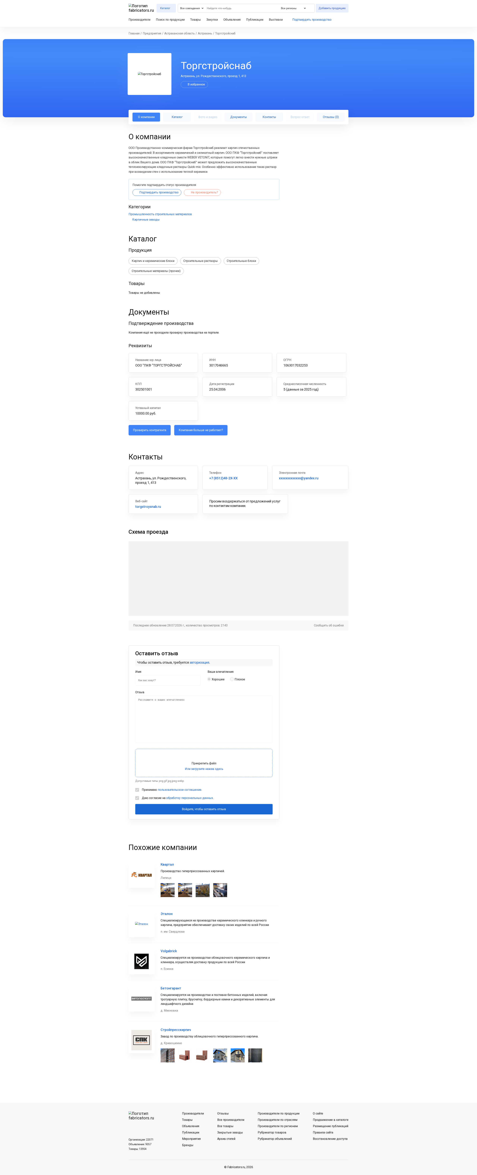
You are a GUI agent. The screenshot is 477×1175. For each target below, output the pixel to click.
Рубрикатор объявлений (275, 1139)
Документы (238, 117)
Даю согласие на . (178, 798)
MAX (152, 1127)
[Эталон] (141, 924)
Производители (139, 19)
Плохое (240, 679)
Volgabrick (169, 951)
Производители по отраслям (277, 1120)
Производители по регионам (278, 1126)
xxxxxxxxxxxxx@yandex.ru (298, 478)
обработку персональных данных (189, 798)
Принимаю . (172, 790)
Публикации (254, 19)
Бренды (187, 1145)
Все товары (225, 1126)
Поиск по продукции (170, 19)
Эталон (167, 914)
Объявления (232, 19)
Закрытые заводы (230, 1132)
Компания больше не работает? (201, 430)
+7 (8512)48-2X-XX (223, 478)
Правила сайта (323, 1132)
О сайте (318, 1113)
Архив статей (226, 1139)
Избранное (340, 19)
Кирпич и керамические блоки (153, 261)
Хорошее (218, 679)
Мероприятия (191, 1139)
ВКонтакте (132, 1127)
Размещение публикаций (330, 1126)
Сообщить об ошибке (329, 625)
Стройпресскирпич (176, 1030)
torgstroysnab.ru (148, 507)
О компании (146, 117)
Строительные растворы (200, 261)
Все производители (230, 1120)
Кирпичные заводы (146, 219)
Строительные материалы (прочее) (156, 271)
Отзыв (139, 692)
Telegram (142, 1127)
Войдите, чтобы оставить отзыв (204, 809)
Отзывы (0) (331, 117)
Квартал (167, 864)
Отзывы (223, 1113)
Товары (195, 19)
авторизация (199, 662)
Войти (346, 19)
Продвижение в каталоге (330, 1120)
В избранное (196, 84)
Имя (138, 672)
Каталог (177, 117)
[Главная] (141, 8)
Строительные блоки (241, 261)
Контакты (269, 117)
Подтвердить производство (311, 19)
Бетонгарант (171, 988)
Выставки (276, 19)
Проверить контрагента (149, 430)
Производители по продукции (278, 1113)
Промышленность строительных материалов (160, 214)
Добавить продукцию (332, 8)
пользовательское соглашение (179, 790)
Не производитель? (204, 192)
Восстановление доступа (330, 1139)
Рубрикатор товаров (272, 1132)
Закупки (212, 19)
